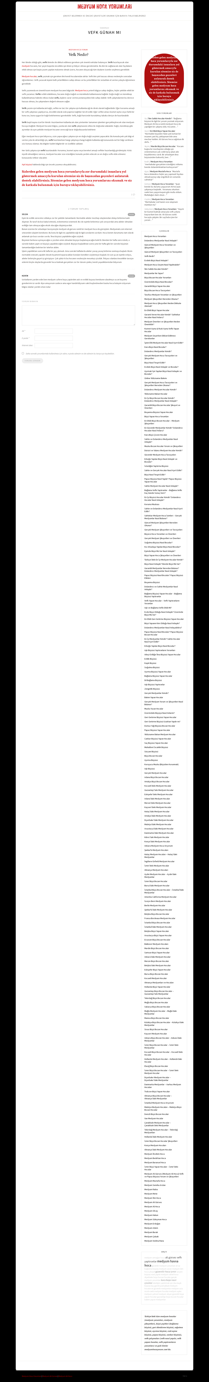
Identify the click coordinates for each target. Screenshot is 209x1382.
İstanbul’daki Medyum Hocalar (158, 926)
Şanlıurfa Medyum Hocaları (156, 850)
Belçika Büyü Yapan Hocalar (156, 931)
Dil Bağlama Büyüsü (153, 680)
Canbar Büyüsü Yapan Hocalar (157, 738)
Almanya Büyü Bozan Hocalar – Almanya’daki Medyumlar (158, 1097)
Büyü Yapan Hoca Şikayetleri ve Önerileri (162, 555)
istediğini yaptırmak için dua (165, 1283)
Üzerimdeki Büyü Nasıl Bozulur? (158, 281)
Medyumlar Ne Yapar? (154, 273)
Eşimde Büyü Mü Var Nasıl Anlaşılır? (159, 551)
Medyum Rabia (151, 1189)
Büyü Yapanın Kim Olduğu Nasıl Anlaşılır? (162, 623)
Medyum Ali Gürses (153, 1202)
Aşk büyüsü (27, 164)
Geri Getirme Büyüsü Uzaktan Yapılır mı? (162, 721)
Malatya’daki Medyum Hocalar (157, 824)
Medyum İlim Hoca (152, 1198)
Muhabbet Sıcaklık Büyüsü (156, 747)
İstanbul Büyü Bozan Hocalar (157, 922)
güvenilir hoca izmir (165, 1271)
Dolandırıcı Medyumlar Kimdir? (158, 351)
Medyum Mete (150, 1193)
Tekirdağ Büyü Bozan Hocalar (157, 998)
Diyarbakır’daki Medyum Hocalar (159, 820)
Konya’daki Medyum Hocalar (157, 841)
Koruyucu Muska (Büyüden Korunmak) (161, 764)
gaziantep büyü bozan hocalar (170, 1297)
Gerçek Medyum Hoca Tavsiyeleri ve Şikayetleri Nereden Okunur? (160, 384)
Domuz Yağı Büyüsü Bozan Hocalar (159, 725)
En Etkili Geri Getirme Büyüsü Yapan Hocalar (164, 619)
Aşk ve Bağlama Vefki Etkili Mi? (158, 607)
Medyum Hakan (151, 1215)
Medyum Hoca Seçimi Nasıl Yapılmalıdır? (162, 264)
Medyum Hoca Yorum (78, 50)
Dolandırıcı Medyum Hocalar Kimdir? (160, 389)
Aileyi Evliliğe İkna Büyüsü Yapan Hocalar (162, 654)
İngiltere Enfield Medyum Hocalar (159, 861)
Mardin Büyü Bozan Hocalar (163, 146)
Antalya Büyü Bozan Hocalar (157, 781)
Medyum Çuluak (151, 1236)
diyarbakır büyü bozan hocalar (157, 1277)
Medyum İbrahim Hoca (154, 1154)
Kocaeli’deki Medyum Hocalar (157, 785)
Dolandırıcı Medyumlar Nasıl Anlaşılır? (160, 240)
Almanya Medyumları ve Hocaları (159, 982)
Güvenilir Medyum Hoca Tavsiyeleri (160, 454)
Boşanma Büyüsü (152, 582)
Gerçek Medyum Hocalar (155, 773)
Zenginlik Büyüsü (152, 688)
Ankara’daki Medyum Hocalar (157, 956)
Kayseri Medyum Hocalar (155, 1033)
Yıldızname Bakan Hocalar (155, 393)
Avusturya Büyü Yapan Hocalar (158, 935)
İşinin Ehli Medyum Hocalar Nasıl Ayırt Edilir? (163, 342)
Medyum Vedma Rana (154, 1240)
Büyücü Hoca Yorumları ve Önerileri (160, 534)
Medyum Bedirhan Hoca (155, 1158)
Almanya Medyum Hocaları (156, 870)
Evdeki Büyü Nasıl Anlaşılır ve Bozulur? (161, 367)
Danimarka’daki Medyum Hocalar (159, 833)
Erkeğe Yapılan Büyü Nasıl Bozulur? (159, 646)
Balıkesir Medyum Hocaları (156, 944)
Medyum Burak (151, 1232)
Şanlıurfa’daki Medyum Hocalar (158, 909)
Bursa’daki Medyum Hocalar (157, 885)
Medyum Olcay (151, 1210)
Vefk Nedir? (78, 54)
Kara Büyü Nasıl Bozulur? (155, 347)
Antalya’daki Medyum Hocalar (157, 815)
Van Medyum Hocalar (153, 1118)
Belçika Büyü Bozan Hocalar (156, 914)
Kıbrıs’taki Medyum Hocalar (156, 837)
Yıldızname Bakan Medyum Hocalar (160, 734)
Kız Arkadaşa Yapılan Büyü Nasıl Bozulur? (162, 546)
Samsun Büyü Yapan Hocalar (157, 952)
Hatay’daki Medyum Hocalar (157, 811)
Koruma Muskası (151, 504)
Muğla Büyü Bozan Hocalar (156, 1002)
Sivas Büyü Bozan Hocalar (156, 1029)
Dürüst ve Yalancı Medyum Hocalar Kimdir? (163, 450)
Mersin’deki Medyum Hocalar (157, 803)
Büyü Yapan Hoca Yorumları (156, 416)
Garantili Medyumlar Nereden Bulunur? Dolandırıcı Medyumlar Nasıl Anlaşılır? (161, 569)
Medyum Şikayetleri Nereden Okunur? (161, 299)
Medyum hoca (81, 90)
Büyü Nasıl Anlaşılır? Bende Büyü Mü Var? (162, 564)
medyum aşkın (175, 1291)
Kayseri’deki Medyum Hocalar (157, 807)
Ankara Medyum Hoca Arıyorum (158, 845)
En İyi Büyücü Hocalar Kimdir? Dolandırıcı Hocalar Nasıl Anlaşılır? (162, 498)
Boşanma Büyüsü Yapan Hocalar (158, 412)
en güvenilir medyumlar (161, 1288)
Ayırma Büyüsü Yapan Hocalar (157, 671)
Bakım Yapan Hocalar (153, 697)
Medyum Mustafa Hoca (160, 171)
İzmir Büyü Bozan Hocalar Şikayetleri (160, 1141)
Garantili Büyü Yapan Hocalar (157, 286)
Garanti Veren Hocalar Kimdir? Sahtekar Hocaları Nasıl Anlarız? (162, 316)
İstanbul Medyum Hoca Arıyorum (159, 1102)
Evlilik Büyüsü (150, 658)
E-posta (25, 338)
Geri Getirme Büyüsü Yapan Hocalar (160, 717)
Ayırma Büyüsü (151, 760)
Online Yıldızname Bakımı (155, 378)
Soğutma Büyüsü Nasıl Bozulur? (158, 542)
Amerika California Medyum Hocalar (160, 896)
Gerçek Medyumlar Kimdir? (156, 693)
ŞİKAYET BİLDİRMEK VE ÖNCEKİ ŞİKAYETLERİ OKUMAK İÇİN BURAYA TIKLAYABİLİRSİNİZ (104, 16)
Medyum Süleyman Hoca (155, 1219)
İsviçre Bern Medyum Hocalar (157, 901)
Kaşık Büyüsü (150, 663)
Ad (23, 331)
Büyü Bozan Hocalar (153, 755)
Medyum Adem (151, 1228)
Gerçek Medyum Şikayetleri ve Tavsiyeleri (163, 529)
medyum (26, 66)
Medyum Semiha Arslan (155, 1185)
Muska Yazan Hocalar (153, 708)
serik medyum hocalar (159, 1291)
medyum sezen (165, 1269)
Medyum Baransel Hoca (155, 1162)
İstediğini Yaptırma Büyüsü (156, 466)
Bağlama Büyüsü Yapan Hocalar (158, 676)
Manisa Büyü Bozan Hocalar (156, 1018)
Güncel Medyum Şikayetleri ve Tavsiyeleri (163, 251)
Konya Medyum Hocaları (155, 1145)
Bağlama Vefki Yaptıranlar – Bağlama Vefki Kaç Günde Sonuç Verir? (163, 491)
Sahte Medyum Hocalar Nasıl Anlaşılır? (161, 486)
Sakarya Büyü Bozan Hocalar (157, 1006)
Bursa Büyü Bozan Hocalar (156, 974)
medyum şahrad (151, 1294)
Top (184, 1376)
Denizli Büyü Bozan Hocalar (156, 1114)
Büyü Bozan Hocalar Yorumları (157, 277)
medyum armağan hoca (154, 1257)
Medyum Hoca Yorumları (161, 161)
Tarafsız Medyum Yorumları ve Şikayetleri (163, 294)
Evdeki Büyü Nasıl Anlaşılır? (156, 260)
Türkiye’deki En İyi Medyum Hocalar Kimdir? (163, 559)
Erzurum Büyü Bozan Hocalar (157, 939)
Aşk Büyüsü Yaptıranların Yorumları (159, 650)
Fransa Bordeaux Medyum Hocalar (159, 918)
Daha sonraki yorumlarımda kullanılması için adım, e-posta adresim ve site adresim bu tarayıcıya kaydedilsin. (70, 353)
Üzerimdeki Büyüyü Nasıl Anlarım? (159, 713)
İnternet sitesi (27, 345)
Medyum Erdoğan (152, 1223)
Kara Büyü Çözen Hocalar (155, 434)
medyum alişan (165, 1294)
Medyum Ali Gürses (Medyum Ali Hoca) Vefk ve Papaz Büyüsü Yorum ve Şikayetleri (164, 1175)
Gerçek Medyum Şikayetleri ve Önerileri (162, 538)
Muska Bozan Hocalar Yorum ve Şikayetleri (163, 446)
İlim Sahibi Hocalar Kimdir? (160, 118)
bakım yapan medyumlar (155, 1299)
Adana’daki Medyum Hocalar (157, 798)
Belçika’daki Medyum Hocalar (157, 965)
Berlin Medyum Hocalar (154, 905)
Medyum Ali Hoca (152, 1206)
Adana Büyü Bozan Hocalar (156, 777)
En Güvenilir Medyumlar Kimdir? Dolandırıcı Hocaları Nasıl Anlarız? (163, 429)
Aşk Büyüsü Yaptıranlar (154, 684)
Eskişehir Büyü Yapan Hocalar (157, 969)
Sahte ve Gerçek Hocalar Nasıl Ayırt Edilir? (163, 470)
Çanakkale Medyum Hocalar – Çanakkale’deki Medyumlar (157, 1124)
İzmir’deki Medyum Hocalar (156, 865)
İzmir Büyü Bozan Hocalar (155, 881)
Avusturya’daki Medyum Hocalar (159, 828)
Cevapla (131, 214)
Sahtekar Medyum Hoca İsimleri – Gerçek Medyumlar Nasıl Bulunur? (163, 517)
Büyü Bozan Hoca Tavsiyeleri (157, 290)
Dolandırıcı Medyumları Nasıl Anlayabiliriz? (163, 627)
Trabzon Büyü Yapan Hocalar (157, 1091)
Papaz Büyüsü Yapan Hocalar (157, 730)
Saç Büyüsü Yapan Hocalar (156, 743)
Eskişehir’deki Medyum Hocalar (158, 794)
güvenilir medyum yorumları (163, 1266)
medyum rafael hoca (169, 1274)
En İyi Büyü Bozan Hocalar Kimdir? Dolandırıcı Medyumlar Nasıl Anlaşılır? (160, 399)
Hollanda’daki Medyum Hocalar (158, 1136)
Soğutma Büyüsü (152, 667)
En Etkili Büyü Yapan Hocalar (162, 131)
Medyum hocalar (29, 76)
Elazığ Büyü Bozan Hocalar (156, 1066)
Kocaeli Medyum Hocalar (155, 978)
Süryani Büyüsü (151, 751)
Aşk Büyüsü (149, 768)
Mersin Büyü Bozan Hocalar (156, 961)
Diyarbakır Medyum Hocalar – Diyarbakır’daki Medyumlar (157, 1079)
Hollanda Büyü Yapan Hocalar (157, 986)
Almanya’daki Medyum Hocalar (158, 1149)
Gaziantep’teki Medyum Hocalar (159, 790)
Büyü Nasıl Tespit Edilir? (155, 362)
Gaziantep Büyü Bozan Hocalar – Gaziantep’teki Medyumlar (159, 992)
